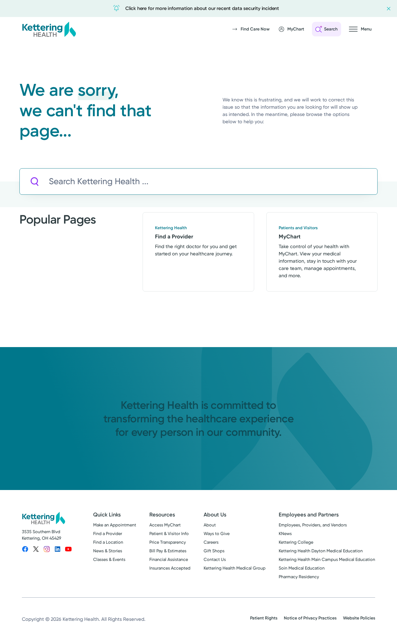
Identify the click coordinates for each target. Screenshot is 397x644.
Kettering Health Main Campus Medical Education (327, 559)
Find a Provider (107, 533)
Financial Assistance (168, 559)
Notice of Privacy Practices (310, 618)
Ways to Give (217, 533)
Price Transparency (167, 542)
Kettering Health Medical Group (234, 568)
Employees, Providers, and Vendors (313, 524)
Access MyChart (165, 524)
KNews (285, 533)
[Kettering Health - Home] (49, 29)
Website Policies (359, 618)
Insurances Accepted (169, 568)
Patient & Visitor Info (169, 533)
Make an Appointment (114, 524)
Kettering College (296, 542)
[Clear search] (348, 181)
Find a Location (108, 542)
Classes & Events (109, 559)
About (210, 524)
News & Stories (107, 550)
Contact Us (215, 559)
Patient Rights (263, 618)
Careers (211, 542)
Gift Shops (214, 550)
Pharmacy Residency (299, 576)
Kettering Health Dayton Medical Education (321, 550)
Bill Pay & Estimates (167, 550)
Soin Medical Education (302, 568)
